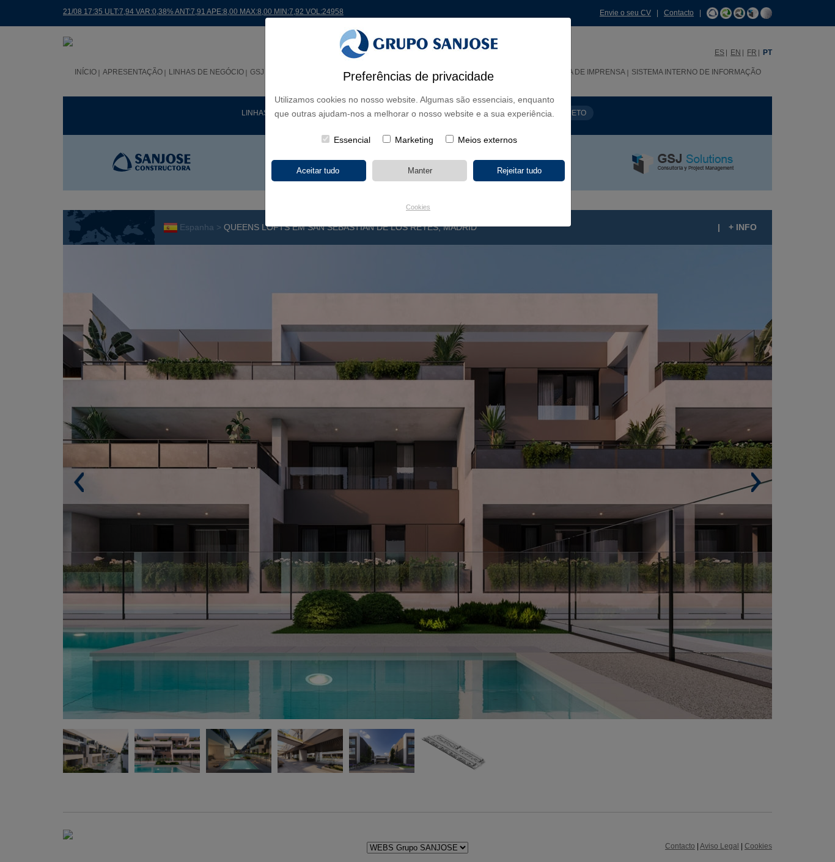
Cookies (418, 207)
